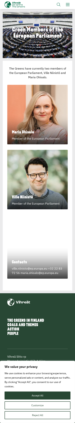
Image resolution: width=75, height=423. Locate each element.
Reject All (37, 415)
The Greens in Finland (25, 321)
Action (13, 329)
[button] (58, 4)
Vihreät (20, 4)
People (12, 334)
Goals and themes (22, 325)
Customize (37, 405)
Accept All (37, 395)
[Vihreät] (18, 302)
